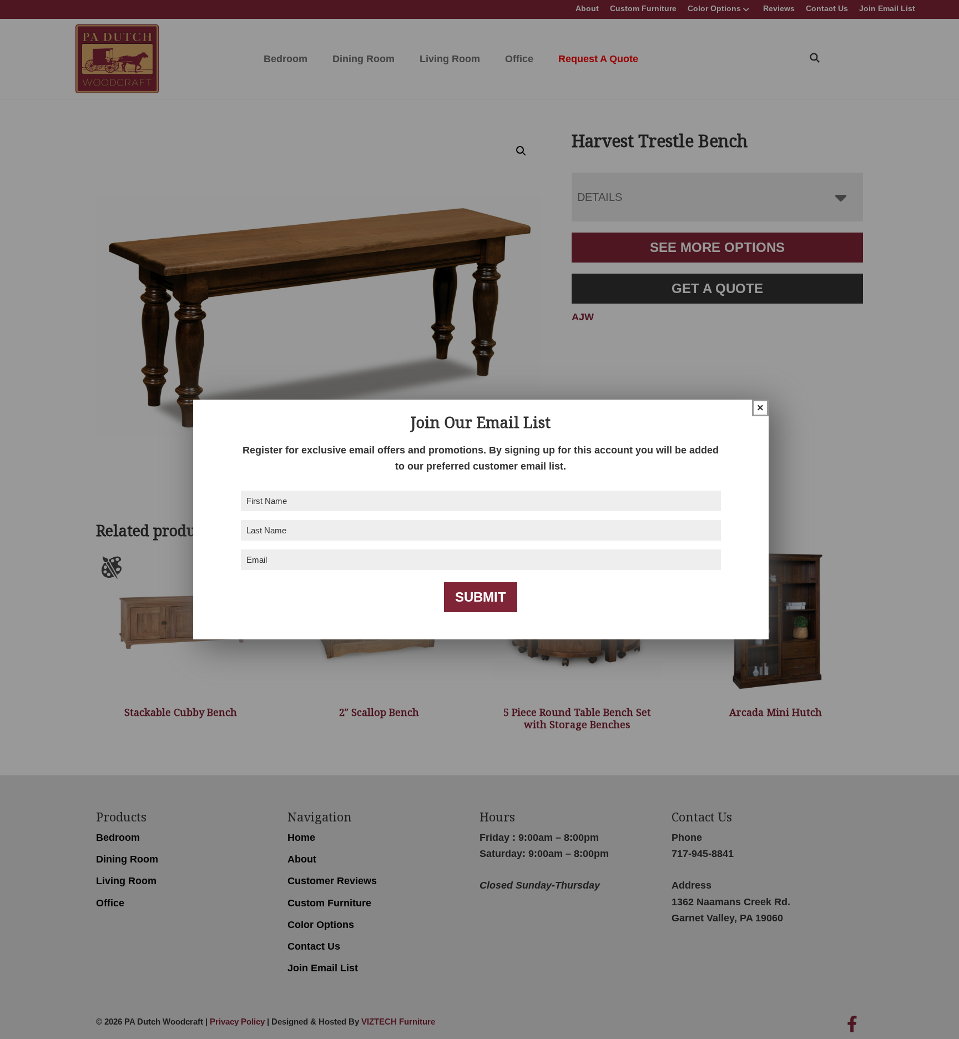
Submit (480, 596)
